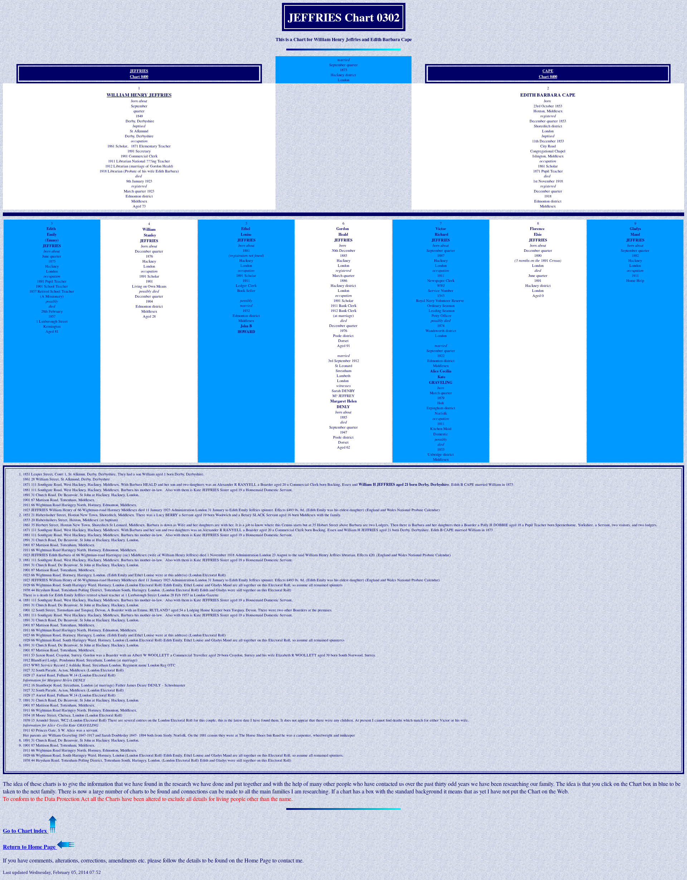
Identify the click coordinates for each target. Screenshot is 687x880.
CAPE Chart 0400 (548, 73)
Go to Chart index (25, 830)
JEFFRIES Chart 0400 (139, 73)
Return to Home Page (30, 846)
